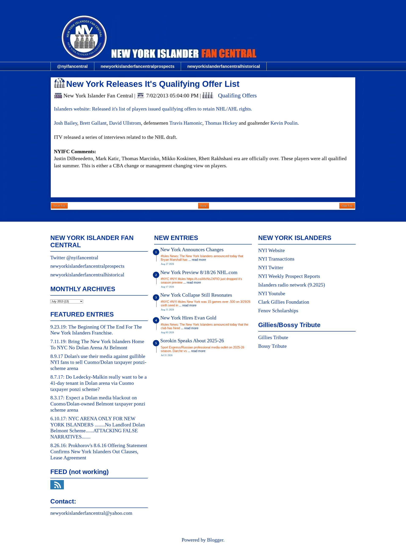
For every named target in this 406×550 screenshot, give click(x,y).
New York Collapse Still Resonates (196, 295)
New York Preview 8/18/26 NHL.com (198, 272)
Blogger (215, 540)
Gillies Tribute (273, 337)
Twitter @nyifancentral (74, 257)
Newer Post (59, 205)
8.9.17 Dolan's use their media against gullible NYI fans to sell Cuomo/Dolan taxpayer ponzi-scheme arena (98, 362)
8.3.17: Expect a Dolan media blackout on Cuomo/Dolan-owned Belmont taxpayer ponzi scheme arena (97, 404)
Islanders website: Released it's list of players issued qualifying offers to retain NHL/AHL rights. (153, 109)
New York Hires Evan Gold (188, 318)
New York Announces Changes (192, 249)
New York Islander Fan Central (203, 6)
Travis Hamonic (185, 123)
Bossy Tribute (272, 346)
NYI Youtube (271, 293)
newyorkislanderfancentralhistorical (223, 66)
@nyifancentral (72, 66)
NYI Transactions (276, 259)
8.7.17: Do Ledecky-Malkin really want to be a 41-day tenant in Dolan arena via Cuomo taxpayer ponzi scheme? (98, 383)
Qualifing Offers (237, 95)
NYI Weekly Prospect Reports (289, 276)
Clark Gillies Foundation (283, 302)
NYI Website (271, 250)
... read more (197, 259)
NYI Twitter (270, 267)
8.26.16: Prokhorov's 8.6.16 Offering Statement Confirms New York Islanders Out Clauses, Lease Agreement (98, 451)
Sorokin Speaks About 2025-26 (192, 340)
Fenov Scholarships (278, 310)
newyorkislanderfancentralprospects (137, 66)
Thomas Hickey (221, 123)
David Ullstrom (125, 123)
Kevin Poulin (284, 123)
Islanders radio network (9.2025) (291, 285)
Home (203, 205)
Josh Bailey (65, 123)
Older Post (347, 205)
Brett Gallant (93, 123)
